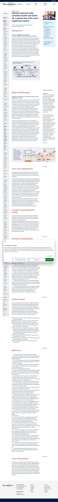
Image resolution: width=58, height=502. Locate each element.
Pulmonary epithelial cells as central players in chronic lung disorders (5, 211)
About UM (36, 4)
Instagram (32, 487)
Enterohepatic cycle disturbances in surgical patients (5, 95)
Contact (47, 44)
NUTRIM (4, 17)
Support (45, 490)
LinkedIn (32, 489)
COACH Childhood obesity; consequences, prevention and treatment (5, 61)
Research (28, 4)
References (47, 36)
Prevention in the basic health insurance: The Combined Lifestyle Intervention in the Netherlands (5, 191)
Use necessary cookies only (20, 259)
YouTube (32, 492)
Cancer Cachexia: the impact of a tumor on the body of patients (5, 78)
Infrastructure (5, 300)
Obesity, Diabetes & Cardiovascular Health (24, 25)
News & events (45, 4)
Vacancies (5, 294)
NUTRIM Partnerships (5, 310)
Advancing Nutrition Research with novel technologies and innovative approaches (5, 41)
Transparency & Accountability (47, 487)
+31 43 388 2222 (19, 489)
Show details (49, 256)
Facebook (32, 486)
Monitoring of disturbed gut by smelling (5, 117)
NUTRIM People (5, 24)
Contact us (4, 314)
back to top (45, 142)
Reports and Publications (5, 289)
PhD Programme (5, 305)
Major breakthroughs (49, 26)
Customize (36, 259)
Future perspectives (49, 38)
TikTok (31, 490)
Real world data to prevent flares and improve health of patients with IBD (5, 230)
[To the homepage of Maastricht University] (9, 4)
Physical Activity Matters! (5, 174)
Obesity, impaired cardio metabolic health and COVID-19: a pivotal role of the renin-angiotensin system (5, 137)
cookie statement (14, 251)
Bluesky (31, 484)
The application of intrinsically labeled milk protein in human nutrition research (5, 275)
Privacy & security (47, 489)
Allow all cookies (50, 259)
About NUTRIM (4, 21)
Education (20, 4)
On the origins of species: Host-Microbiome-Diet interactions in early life (5, 160)
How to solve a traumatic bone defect (5, 107)
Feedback (46, 492)
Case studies (5, 28)
